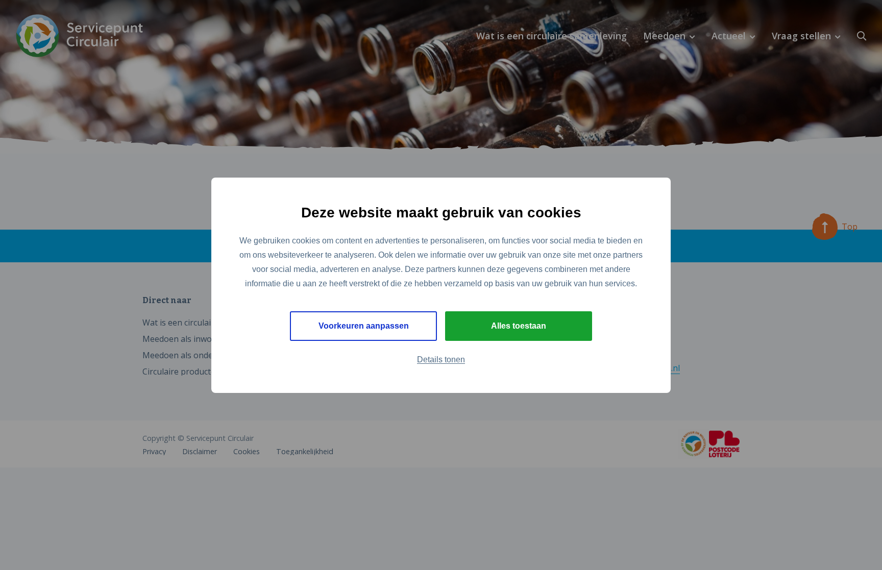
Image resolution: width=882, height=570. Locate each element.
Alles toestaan (518, 325)
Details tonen (441, 359)
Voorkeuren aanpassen (363, 325)
